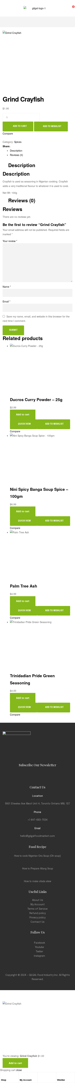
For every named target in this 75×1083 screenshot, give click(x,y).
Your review (10, 241)
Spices (17, 142)
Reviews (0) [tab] (21, 200)
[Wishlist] (59, 1075)
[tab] (41, 150)
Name (7, 286)
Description (16, 150)
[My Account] (21, 1075)
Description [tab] (21, 165)
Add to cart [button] (22, 414)
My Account (26, 1079)
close (19, 1070)
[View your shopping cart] (68, 8)
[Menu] (4, 8)
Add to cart (20, 126)
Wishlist (61, 1079)
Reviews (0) (16, 155)
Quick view (24, 424)
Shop (3, 1079)
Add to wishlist (52, 126)
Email (6, 301)
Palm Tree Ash (23, 586)
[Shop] (3, 1075)
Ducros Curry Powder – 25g (36, 399)
